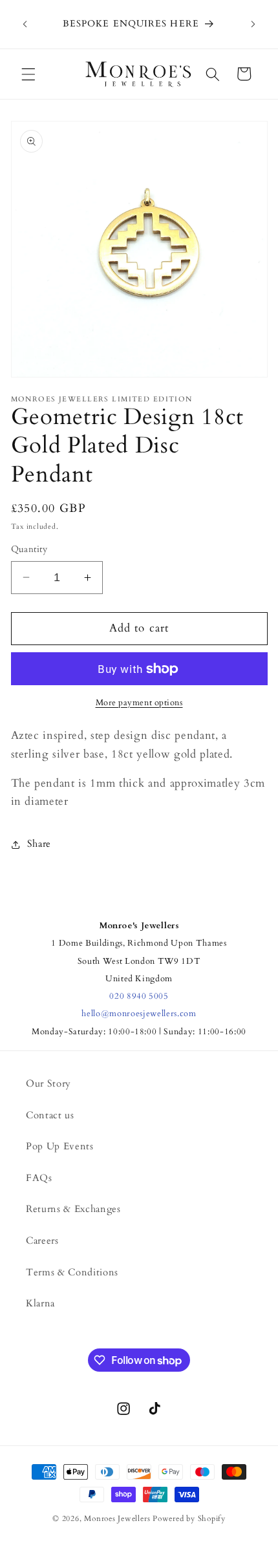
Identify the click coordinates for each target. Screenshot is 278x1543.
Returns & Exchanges (73, 1209)
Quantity (29, 549)
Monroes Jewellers (117, 1518)
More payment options (139, 702)
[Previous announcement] (25, 24)
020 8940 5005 (139, 996)
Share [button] (39, 844)
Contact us (50, 1115)
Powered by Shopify (189, 1518)
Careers (42, 1241)
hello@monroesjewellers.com (138, 1013)
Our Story (48, 1084)
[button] (28, 73)
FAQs (39, 1178)
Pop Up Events (60, 1146)
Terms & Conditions (72, 1272)
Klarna (40, 1303)
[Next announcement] (253, 24)
